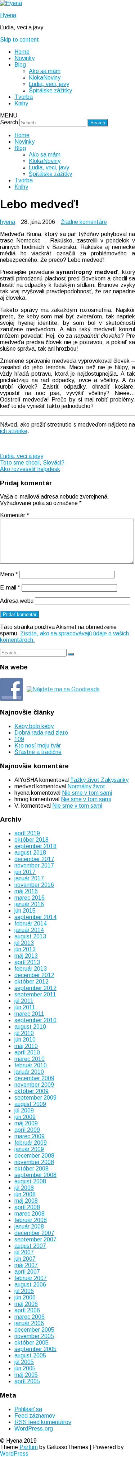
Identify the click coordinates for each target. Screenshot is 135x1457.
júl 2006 (24, 1291)
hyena (7, 222)
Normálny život (86, 786)
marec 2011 (29, 1014)
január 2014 (29, 930)
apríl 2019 (27, 833)
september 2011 (35, 994)
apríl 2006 (27, 1310)
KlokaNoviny (44, 77)
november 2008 (34, 1162)
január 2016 (29, 904)
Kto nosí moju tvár (37, 745)
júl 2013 (24, 943)
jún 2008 (25, 1194)
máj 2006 (26, 1304)
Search (9, 122)
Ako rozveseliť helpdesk (30, 469)
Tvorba (23, 97)
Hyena (8, 15)
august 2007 (30, 1246)
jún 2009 (25, 1117)
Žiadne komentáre (84, 222)
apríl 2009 (27, 1130)
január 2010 (29, 1072)
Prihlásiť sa (28, 1409)
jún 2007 (25, 1259)
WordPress (14, 1454)
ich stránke (13, 431)
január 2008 (29, 1226)
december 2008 (34, 1156)
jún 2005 (25, 1368)
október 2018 (31, 840)
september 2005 (35, 1349)
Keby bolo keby (34, 726)
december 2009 (34, 1078)
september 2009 (35, 1098)
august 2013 (30, 936)
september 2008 (35, 1175)
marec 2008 (29, 1214)
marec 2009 (29, 1136)
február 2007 (30, 1278)
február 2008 (30, 1220)
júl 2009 (24, 1110)
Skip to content (19, 40)
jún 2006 (25, 1297)
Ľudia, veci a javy (21, 456)
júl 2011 (23, 1001)
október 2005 (31, 1343)
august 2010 (30, 1027)
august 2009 (30, 1104)
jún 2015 (25, 911)
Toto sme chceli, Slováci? (32, 463)
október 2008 (31, 1168)
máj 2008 (26, 1201)
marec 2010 (29, 1059)
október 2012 (31, 981)
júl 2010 (24, 1033)
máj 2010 (26, 1046)
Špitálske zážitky (50, 90)
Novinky (24, 58)
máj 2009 (26, 1123)
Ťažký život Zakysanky (99, 780)
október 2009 (31, 1091)
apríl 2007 (27, 1272)
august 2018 (30, 853)
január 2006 (29, 1323)
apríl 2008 (27, 1207)
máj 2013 (26, 956)
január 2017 (29, 878)
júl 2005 (24, 1362)
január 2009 (29, 1149)
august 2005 (30, 1355)
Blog (20, 65)
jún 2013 (25, 949)
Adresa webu (16, 601)
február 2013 (30, 969)
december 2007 (34, 1233)
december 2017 (34, 859)
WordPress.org (33, 1428)
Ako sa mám (44, 71)
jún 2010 (25, 1040)
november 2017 (34, 865)
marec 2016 (29, 898)
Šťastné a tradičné (38, 752)
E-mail (10, 588)
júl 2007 (24, 1252)
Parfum (28, 1447)
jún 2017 (25, 872)
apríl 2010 (27, 1052)
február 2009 (30, 1143)
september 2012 (35, 988)
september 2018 (35, 846)
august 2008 (30, 1181)
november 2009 (34, 1085)
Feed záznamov (34, 1416)
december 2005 (34, 1330)
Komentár (14, 515)
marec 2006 (29, 1317)
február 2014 (30, 923)
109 (19, 739)
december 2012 (34, 975)
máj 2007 (26, 1265)
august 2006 (30, 1285)
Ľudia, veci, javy (49, 84)
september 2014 (35, 917)
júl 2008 (24, 1188)
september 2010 (35, 1020)
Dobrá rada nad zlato (41, 733)
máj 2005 (26, 1375)
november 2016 (34, 885)
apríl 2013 (27, 962)
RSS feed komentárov (42, 1422)
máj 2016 (26, 891)
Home (22, 52)
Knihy (21, 103)
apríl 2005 (27, 1381)
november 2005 (34, 1336)
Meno (9, 574)
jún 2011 (24, 1007)
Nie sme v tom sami (87, 793)
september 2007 (35, 1239)
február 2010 (30, 1065)
